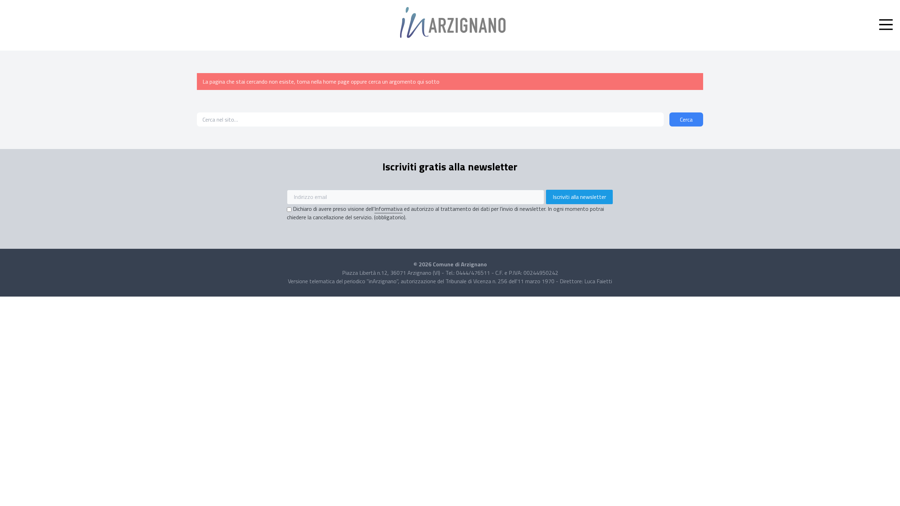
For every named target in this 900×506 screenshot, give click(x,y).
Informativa (388, 209)
